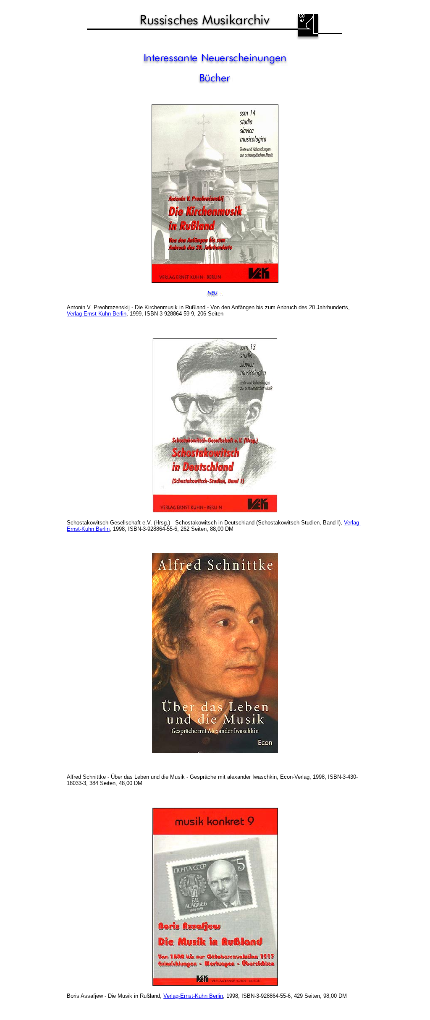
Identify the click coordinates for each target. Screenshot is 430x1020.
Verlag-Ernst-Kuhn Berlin (96, 313)
